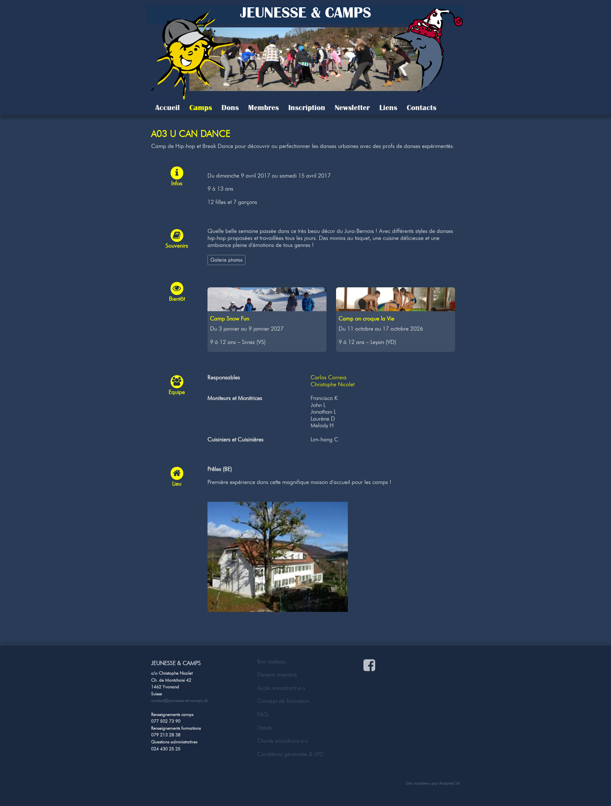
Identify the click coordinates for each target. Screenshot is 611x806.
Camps (200, 107)
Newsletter (352, 107)
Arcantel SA (449, 783)
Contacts (421, 107)
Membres (263, 107)
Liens (388, 107)
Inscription (306, 107)
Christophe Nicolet (333, 384)
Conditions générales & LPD (290, 754)
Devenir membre (277, 674)
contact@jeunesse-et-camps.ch (179, 700)
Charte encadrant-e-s (282, 740)
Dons (230, 107)
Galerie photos (226, 259)
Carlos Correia (329, 377)
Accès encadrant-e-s (281, 687)
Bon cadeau (271, 661)
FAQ (262, 714)
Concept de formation (283, 700)
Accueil (167, 107)
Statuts (264, 727)
